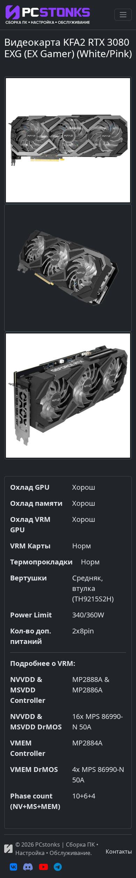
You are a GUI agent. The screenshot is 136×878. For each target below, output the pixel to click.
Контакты (119, 851)
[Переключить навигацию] (123, 15)
